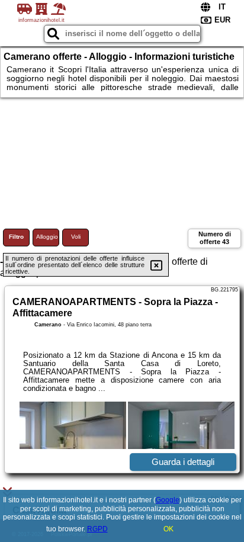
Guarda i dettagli (183, 462)
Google (167, 500)
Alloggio (47, 236)
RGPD (97, 529)
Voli (76, 236)
